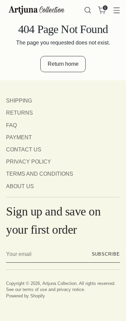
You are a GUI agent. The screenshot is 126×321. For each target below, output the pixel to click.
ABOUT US (20, 186)
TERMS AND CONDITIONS (39, 174)
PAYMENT (19, 137)
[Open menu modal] (116, 10)
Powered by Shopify (25, 296)
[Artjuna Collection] (36, 10)
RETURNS (19, 113)
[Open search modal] (87, 10)
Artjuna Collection (59, 283)
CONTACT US (23, 149)
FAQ (11, 125)
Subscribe (106, 254)
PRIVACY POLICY (28, 161)
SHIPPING (19, 100)
